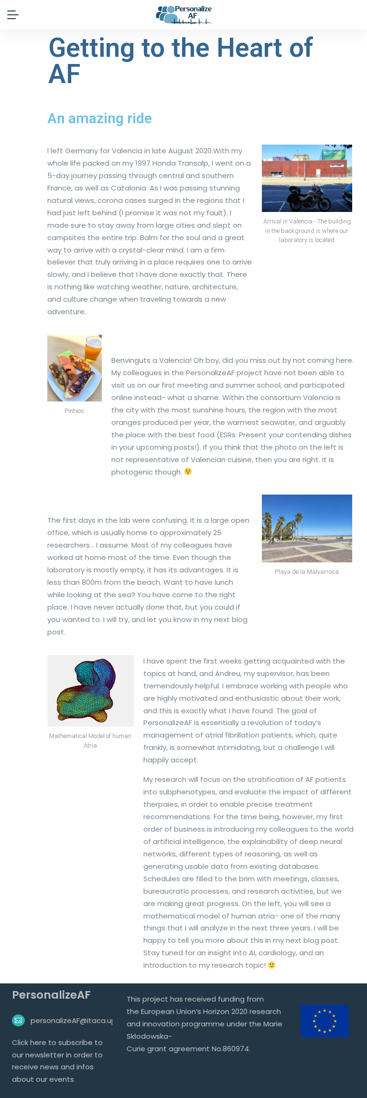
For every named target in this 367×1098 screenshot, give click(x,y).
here (39, 1042)
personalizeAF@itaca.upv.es (80, 1020)
